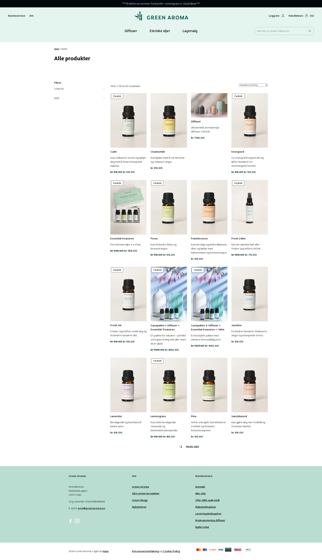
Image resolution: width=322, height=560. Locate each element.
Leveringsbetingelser (208, 513)
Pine (194, 416)
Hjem (56, 49)
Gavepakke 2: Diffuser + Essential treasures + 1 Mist (207, 327)
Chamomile (158, 151)
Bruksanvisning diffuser (210, 520)
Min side (200, 493)
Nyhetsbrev (139, 506)
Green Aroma (140, 486)
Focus (154, 238)
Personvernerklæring (145, 551)
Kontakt (200, 486)
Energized (237, 151)
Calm (113, 151)
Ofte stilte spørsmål (207, 500)
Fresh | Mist (238, 238)
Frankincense (199, 238)
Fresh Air (116, 325)
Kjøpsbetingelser (205, 506)
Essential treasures (122, 238)
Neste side (192, 446)
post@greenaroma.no (91, 508)
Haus (105, 551)
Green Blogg (139, 500)
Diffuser (196, 121)
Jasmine (236, 325)
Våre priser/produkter (145, 493)
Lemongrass (158, 416)
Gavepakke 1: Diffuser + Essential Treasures (165, 327)
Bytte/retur (202, 527)
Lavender (116, 416)
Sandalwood (239, 416)
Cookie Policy (171, 551)
